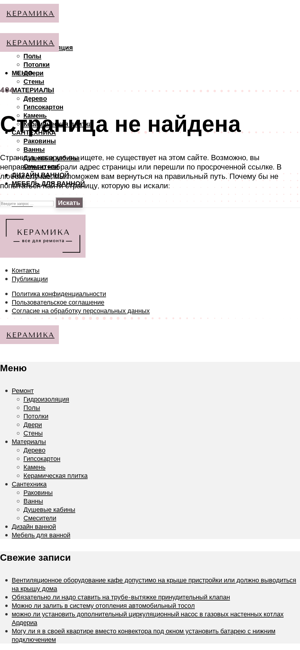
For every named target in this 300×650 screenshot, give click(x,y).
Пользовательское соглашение (58, 302)
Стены (33, 81)
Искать (69, 202)
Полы (31, 407)
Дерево (35, 98)
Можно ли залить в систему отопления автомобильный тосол (103, 605)
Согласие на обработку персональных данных (81, 310)
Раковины (39, 140)
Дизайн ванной (34, 526)
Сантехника (29, 484)
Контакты (26, 270)
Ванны (34, 149)
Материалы (33, 89)
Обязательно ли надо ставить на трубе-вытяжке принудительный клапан (121, 597)
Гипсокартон (43, 106)
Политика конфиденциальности (59, 293)
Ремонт (23, 390)
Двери (33, 73)
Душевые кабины (49, 509)
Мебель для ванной (41, 535)
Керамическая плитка (55, 475)
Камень (34, 467)
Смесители (39, 518)
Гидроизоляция (46, 399)
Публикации (30, 278)
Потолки (36, 64)
